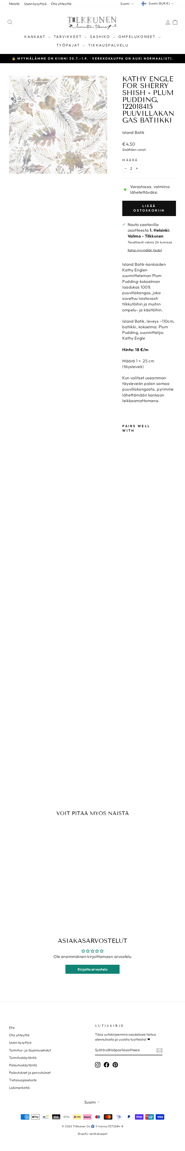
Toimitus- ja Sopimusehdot (30, 1050)
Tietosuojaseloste (23, 1080)
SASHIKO (101, 36)
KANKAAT (35, 36)
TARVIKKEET (68, 36)
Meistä (14, 4)
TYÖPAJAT (68, 45)
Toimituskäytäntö (23, 1057)
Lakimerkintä (19, 1088)
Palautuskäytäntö (23, 1065)
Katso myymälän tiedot (145, 250)
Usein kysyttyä (35, 4)
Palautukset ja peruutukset (30, 1072)
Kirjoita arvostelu (92, 969)
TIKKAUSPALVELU (108, 45)
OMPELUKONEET (137, 36)
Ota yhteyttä (61, 4)
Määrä (130, 160)
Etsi (12, 1027)
